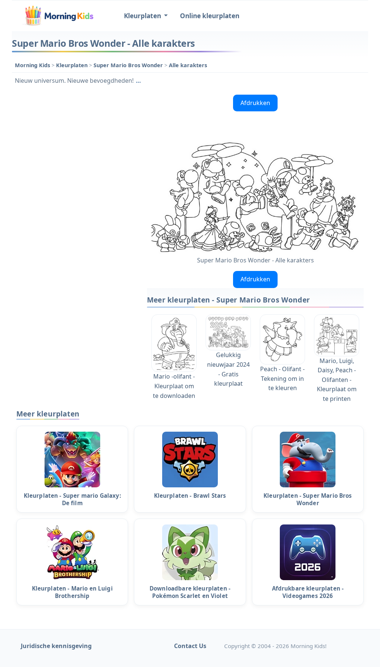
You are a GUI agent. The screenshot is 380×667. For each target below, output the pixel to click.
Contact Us (190, 646)
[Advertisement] (75, 138)
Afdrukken (255, 103)
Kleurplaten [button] (143, 16)
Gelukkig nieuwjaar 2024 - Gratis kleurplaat (228, 369)
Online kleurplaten (209, 16)
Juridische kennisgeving (56, 646)
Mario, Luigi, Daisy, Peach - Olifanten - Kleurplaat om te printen (337, 380)
